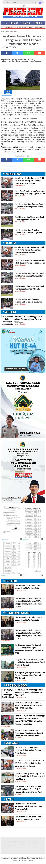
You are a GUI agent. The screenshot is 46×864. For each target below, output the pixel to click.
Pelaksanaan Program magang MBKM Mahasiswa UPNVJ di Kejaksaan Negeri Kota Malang (30, 776)
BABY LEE (20, 860)
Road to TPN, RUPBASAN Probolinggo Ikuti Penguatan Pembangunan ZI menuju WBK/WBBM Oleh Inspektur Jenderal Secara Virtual (30, 719)
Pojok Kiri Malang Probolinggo (23, 858)
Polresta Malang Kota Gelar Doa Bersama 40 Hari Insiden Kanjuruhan (28, 231)
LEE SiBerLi (39, 858)
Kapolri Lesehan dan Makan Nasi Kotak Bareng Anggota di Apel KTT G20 (29, 218)
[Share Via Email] (39, 53)
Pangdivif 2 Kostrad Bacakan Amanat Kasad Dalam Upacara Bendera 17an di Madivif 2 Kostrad (30, 662)
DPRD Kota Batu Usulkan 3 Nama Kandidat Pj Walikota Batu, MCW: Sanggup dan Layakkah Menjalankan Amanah (28, 602)
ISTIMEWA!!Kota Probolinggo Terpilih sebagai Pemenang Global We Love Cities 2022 (28, 319)
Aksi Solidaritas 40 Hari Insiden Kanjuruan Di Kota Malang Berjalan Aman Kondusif (28, 750)
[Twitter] (17, 53)
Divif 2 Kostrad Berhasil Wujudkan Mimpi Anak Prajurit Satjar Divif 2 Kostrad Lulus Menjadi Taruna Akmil (28, 789)
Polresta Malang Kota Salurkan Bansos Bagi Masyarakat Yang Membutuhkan (29, 205)
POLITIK (26, 23)
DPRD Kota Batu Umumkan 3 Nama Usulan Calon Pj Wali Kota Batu (28, 586)
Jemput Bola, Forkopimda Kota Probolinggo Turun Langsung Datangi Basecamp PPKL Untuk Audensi (29, 733)
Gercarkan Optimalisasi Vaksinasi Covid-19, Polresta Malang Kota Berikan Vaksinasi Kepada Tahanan (29, 181)
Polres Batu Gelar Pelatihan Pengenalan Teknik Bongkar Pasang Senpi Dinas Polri (29, 192)
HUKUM (14, 23)
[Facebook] (6, 53)
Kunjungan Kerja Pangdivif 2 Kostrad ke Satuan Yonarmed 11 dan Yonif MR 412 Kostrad (30, 675)
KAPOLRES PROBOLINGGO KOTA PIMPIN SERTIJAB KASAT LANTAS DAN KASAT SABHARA (28, 705)
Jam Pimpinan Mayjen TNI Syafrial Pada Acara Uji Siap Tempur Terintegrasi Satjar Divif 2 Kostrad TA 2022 (29, 649)
